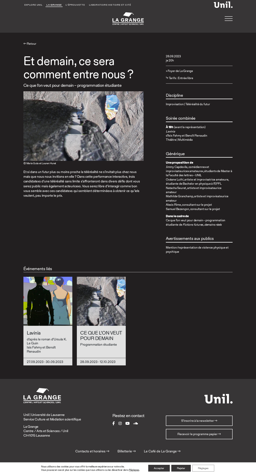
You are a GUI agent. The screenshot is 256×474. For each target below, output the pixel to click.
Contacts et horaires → (92, 451)
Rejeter (181, 468)
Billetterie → (127, 451)
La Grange (54, 5)
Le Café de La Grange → (162, 451)
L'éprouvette (75, 5)
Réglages (134, 469)
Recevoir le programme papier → (199, 434)
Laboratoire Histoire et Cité (110, 5)
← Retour (29, 43)
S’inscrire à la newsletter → (199, 421)
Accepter (159, 468)
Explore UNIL (33, 5)
